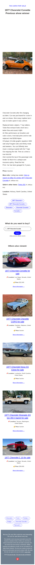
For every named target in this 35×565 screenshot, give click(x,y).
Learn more (27, 552)
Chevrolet (9, 207)
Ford (17, 518)
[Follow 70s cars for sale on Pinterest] (17, 560)
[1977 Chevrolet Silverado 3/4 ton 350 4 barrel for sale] (17, 412)
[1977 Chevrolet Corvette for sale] (17, 268)
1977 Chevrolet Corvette (17, 204)
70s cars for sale (17, 6)
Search (17, 233)
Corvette (17, 211)
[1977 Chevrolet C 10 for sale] (17, 455)
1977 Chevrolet (17, 200)
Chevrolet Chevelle (21, 521)
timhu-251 (21, 185)
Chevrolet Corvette (22, 207)
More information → (19, 286)
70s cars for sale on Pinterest (23, 554)
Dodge (9, 521)
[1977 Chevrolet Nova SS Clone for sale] (17, 364)
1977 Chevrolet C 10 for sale (17, 457)
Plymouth (17, 525)
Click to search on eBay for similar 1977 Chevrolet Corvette (17, 177)
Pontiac (25, 518)
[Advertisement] (17, 33)
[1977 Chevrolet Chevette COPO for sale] (17, 316)
